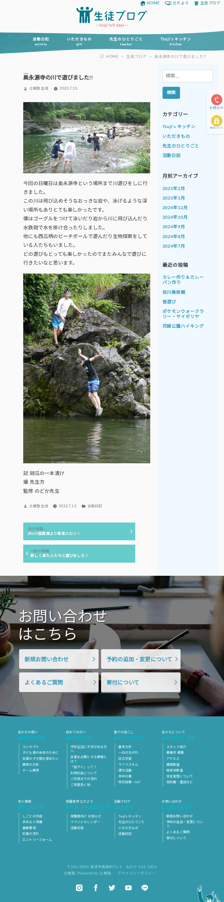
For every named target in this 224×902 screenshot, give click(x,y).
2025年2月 (174, 188)
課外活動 (124, 770)
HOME (153, 3)
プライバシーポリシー (136, 873)
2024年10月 (175, 217)
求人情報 (32, 805)
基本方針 (124, 747)
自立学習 (124, 758)
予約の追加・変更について (139, 659)
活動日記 (41, 41)
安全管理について (179, 776)
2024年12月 (175, 208)
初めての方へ (79, 736)
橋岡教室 (172, 764)
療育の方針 (30, 764)
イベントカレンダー (85, 822)
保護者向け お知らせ (85, 816)
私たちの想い (32, 736)
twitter (112, 888)
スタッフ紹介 (176, 747)
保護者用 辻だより (88, 805)
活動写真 (77, 828)
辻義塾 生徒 (39, 88)
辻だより (181, 3)
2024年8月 (174, 237)
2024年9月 (174, 227)
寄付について (216, 128)
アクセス (172, 758)
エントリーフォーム (37, 839)
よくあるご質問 (44, 683)
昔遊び (169, 302)
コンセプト (30, 747)
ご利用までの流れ (83, 779)
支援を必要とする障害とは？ (88, 759)
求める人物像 (32, 822)
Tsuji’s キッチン (176, 41)
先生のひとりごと (126, 41)
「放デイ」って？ (83, 767)
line (145, 888)
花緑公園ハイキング (183, 326)
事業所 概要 (175, 752)
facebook (95, 888)
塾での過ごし (129, 736)
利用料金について (83, 773)
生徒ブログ (210, 3)
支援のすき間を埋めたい (40, 758)
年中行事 (124, 776)
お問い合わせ (177, 805)
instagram (79, 888)
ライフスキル (128, 764)
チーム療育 (30, 770)
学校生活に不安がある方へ (88, 749)
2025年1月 (174, 198)
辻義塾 (70, 873)
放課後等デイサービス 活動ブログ (112, 15)
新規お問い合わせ (47, 659)
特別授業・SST (129, 782)
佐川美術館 (174, 292)
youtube (128, 888)
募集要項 (29, 828)
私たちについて (178, 736)
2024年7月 (174, 246)
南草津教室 (174, 770)
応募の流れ (30, 833)
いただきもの (79, 41)
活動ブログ (124, 805)
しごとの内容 (32, 816)
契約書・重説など (179, 782)
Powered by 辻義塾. (95, 873)
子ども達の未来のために (40, 752)
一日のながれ (128, 752)
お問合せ (217, 107)
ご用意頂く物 (80, 785)
